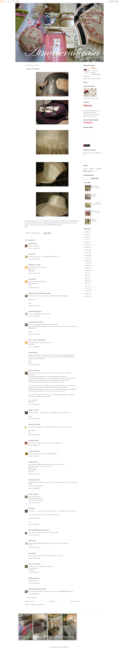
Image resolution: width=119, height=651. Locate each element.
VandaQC (31, 440)
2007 (86, 296)
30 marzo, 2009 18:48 (34, 474)
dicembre (87, 263)
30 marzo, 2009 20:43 (34, 488)
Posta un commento (32, 597)
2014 (86, 247)
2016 (86, 242)
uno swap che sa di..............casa (96, 211)
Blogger (67, 647)
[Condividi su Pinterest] (50, 233)
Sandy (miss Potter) (33, 322)
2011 (86, 255)
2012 (86, 252)
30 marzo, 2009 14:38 (34, 316)
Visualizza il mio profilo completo (92, 78)
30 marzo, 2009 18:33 (34, 456)
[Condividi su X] (47, 233)
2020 (86, 232)
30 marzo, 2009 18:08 (34, 434)
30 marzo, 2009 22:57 (34, 524)
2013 (86, 250)
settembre (87, 270)
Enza (29, 553)
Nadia (30, 243)
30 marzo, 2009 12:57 (34, 273)
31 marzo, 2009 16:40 (34, 558)
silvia (29, 279)
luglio (86, 275)
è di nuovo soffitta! (94, 195)
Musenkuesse (32, 424)
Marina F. (31, 410)
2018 (86, 237)
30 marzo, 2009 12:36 (34, 259)
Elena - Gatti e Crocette (34, 340)
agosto (87, 273)
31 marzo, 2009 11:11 (34, 535)
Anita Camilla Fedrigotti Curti (36, 530)
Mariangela (31, 578)
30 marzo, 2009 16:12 (34, 364)
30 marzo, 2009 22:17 (34, 502)
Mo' (29, 254)
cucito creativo (88, 169)
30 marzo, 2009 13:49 (34, 305)
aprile (86, 283)
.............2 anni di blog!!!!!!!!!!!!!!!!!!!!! (96, 204)
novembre (87, 265)
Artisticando (31, 451)
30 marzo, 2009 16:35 (34, 404)
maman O (31, 494)
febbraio (87, 288)
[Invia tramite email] (44, 233)
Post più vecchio (75, 601)
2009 (86, 260)
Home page (52, 601)
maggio (87, 280)
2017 (86, 239)
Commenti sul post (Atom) (37, 604)
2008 (86, 293)
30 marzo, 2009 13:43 (34, 287)
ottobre (87, 268)
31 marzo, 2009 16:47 (34, 572)
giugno (87, 278)
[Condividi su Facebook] (49, 233)
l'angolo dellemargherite (34, 589)
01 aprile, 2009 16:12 (34, 594)
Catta (29, 541)
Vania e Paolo (32, 564)
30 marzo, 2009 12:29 (34, 248)
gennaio (87, 290)
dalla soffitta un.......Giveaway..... (96, 187)
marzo (86, 285)
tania (94, 68)
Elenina (30, 352)
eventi (98, 168)
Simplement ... (32, 265)
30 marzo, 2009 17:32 (34, 418)
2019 (86, 234)
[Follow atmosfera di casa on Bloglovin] (88, 123)
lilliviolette (87, 171)
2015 (86, 245)
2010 (86, 258)
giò (29, 508)
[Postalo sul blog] (45, 233)
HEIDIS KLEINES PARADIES (37, 293)
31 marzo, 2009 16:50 (34, 583)
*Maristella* (31, 480)
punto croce (95, 171)
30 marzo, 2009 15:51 (34, 346)
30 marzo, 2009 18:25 (34, 445)
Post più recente (29, 601)
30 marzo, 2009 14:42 (34, 334)
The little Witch (32, 311)
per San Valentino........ (95, 220)
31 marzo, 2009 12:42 (34, 547)
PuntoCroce (31, 370)
